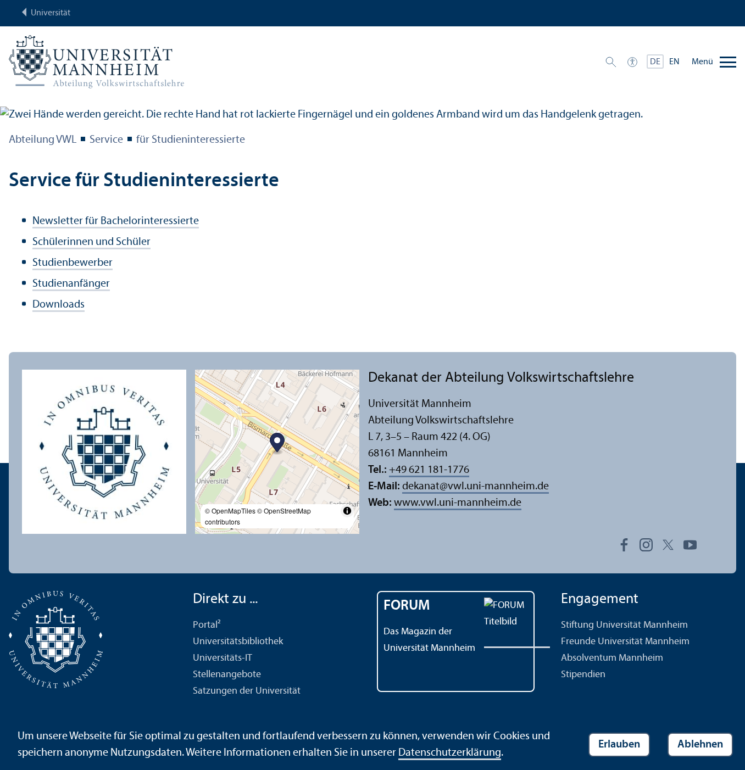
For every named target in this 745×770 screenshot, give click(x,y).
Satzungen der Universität (247, 691)
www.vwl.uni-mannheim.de (457, 503)
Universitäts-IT (222, 658)
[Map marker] (277, 444)
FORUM (406, 606)
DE (655, 62)
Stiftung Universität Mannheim (624, 625)
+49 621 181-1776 (429, 470)
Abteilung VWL (42, 140)
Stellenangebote (227, 674)
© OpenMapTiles (230, 510)
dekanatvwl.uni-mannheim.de (475, 486)
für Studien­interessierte (190, 140)
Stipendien (583, 674)
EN (674, 62)
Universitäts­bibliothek (238, 642)
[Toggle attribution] (347, 510)
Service (106, 140)
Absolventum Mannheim (612, 658)
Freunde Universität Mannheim (625, 642)
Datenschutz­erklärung (449, 752)
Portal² (207, 625)
